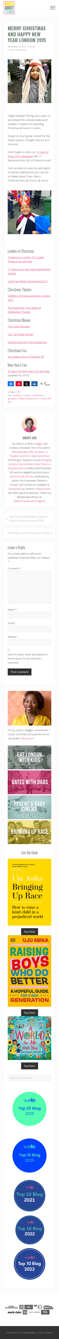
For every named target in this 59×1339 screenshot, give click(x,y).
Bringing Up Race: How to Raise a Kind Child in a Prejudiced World (29, 464)
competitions (38, 395)
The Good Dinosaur (19, 326)
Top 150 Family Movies (20, 334)
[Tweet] (27, 383)
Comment (14, 568)
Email (12, 623)
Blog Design (28, 1332)
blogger (38, 443)
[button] (53, 8)
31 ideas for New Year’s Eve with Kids (29, 371)
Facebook (27, 501)
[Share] (11, 383)
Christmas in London (21, 395)
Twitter (17, 501)
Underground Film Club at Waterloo (27, 342)
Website (12, 636)
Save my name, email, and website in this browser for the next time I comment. (28, 658)
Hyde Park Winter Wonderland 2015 (28, 281)
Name (12, 609)
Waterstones (43, 489)
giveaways (12, 398)
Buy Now (29, 931)
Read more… (28, 738)
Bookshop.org (17, 489)
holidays (21, 398)
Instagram (39, 501)
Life (18, 391)
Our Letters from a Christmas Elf (26, 356)
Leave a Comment (18, 49)
